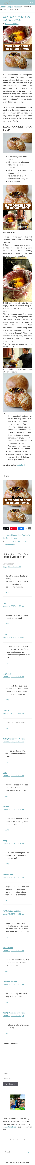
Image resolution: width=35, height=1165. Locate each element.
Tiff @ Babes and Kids (12, 911)
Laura (5, 773)
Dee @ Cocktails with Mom (14, 1013)
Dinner (18, 7)
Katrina (6, 807)
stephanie (7, 674)
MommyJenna (8, 874)
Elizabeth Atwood (10, 982)
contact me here (9, 1127)
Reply (7, 592)
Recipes (10, 7)
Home (2, 7)
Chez (5, 634)
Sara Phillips (8, 948)
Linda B (6, 710)
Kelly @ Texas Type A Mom (14, 739)
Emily (5, 841)
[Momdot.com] (7, 2)
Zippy (5, 603)
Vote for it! (21, 465)
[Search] (29, 1152)
